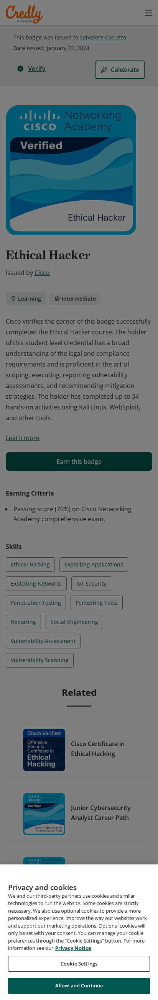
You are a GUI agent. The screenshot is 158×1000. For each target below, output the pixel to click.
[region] (79, 932)
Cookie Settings (79, 963)
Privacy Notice (73, 947)
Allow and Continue (79, 985)
